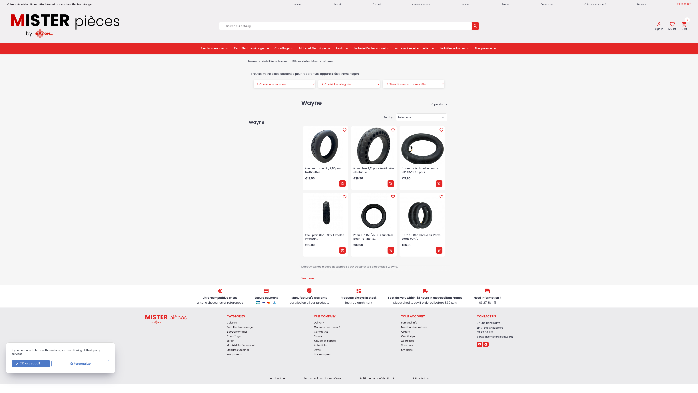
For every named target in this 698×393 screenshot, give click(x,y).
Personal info (409, 322)
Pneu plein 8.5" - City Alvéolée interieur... (324, 237)
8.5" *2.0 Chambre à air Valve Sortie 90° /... (421, 237)
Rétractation (421, 378)
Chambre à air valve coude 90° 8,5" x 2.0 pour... (420, 170)
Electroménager (215, 48)
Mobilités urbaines (455, 48)
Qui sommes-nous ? (595, 4)
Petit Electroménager (252, 48)
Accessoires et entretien (415, 48)
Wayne (256, 122)
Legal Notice (277, 378)
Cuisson (232, 322)
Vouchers (407, 345)
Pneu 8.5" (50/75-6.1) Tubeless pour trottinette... (373, 237)
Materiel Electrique (315, 48)
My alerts (407, 350)
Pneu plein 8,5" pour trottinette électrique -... (373, 170)
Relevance (421, 117)
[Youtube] (479, 344)
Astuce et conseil (421, 4)
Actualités (320, 345)
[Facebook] (486, 344)
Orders (405, 332)
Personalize (82, 364)
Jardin (342, 48)
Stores (505, 4)
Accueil (466, 4)
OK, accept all (27, 363)
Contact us (547, 4)
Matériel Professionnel (372, 48)
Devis (317, 350)
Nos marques (322, 354)
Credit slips (408, 336)
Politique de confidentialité (377, 378)
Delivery (641, 4)
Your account (413, 316)
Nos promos (486, 48)
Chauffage (284, 48)
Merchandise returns (414, 327)
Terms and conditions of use (322, 378)
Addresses (407, 341)
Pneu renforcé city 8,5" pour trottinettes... (323, 170)
